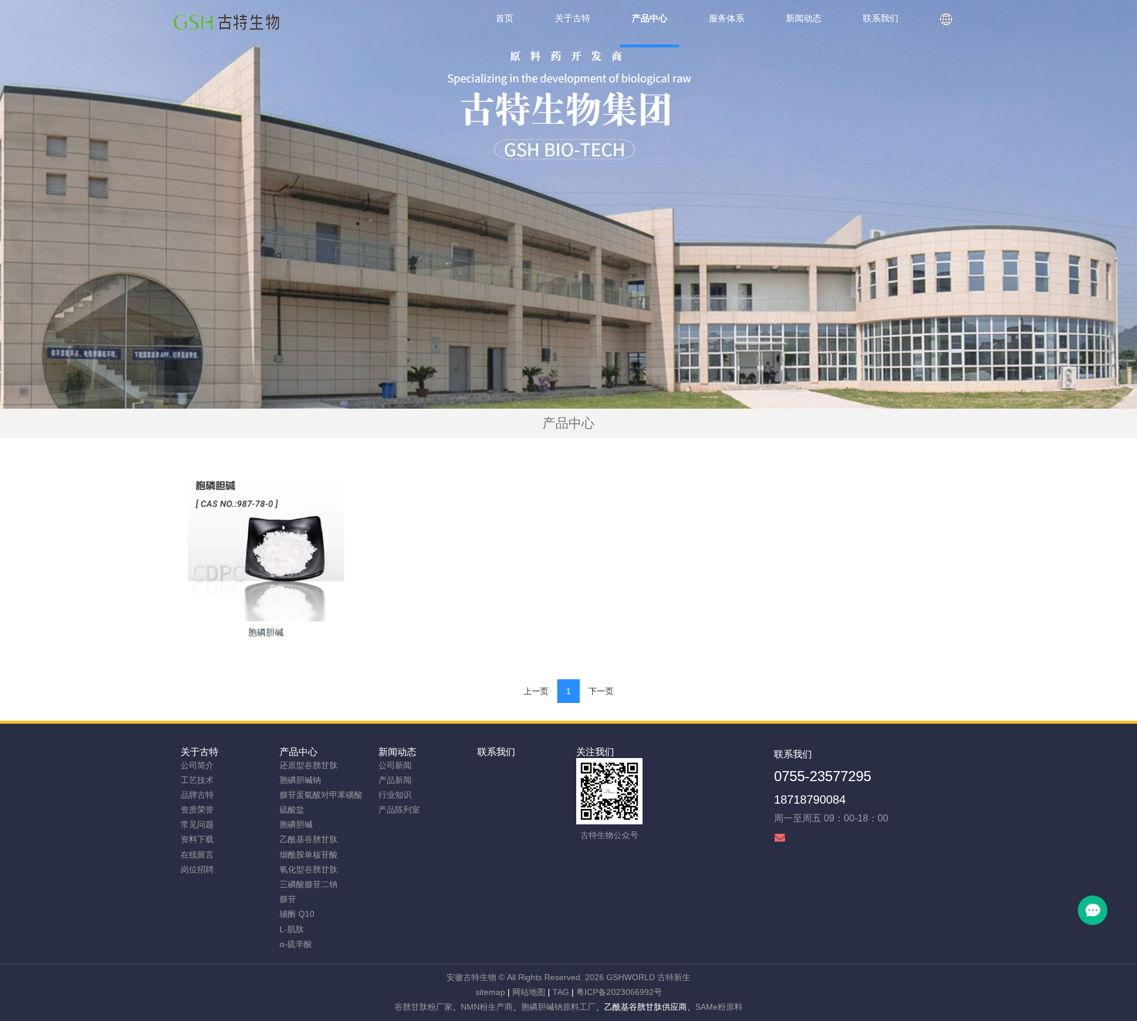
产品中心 (298, 752)
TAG (561, 992)
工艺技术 (197, 780)
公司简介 (197, 765)
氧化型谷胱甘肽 (309, 869)
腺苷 (288, 899)
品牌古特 (197, 795)
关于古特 (200, 752)
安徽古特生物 (471, 977)
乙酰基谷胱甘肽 (309, 839)
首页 (504, 18)
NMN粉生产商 (487, 1007)
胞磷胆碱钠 (300, 780)
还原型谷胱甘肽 (309, 765)
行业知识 (395, 795)
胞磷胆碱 (296, 824)
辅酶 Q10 (297, 914)
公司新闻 (395, 765)
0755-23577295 (822, 776)
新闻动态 (397, 752)
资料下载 (197, 839)
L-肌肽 (292, 929)
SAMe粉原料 (719, 1007)
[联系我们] (946, 23)
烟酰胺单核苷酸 (309, 854)
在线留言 (197, 854)
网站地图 (528, 992)
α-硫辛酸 (296, 944)
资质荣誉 (197, 809)
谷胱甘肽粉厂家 (423, 1007)
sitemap (490, 992)
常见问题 (197, 824)
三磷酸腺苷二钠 (309, 884)
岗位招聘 (197, 869)
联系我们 (496, 752)
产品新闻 (395, 780)
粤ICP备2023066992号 (619, 992)
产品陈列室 (399, 809)
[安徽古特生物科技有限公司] (226, 23)
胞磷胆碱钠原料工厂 (558, 1007)
